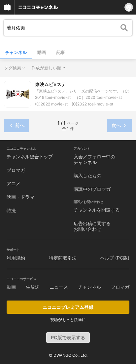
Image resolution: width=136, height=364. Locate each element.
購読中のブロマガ (92, 189)
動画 (41, 52)
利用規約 (16, 258)
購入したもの (87, 175)
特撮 (11, 210)
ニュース (59, 287)
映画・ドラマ (20, 197)
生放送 (33, 287)
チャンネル (16, 52)
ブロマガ (16, 170)
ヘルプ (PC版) (114, 258)
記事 (60, 52)
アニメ (13, 183)
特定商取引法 (63, 258)
